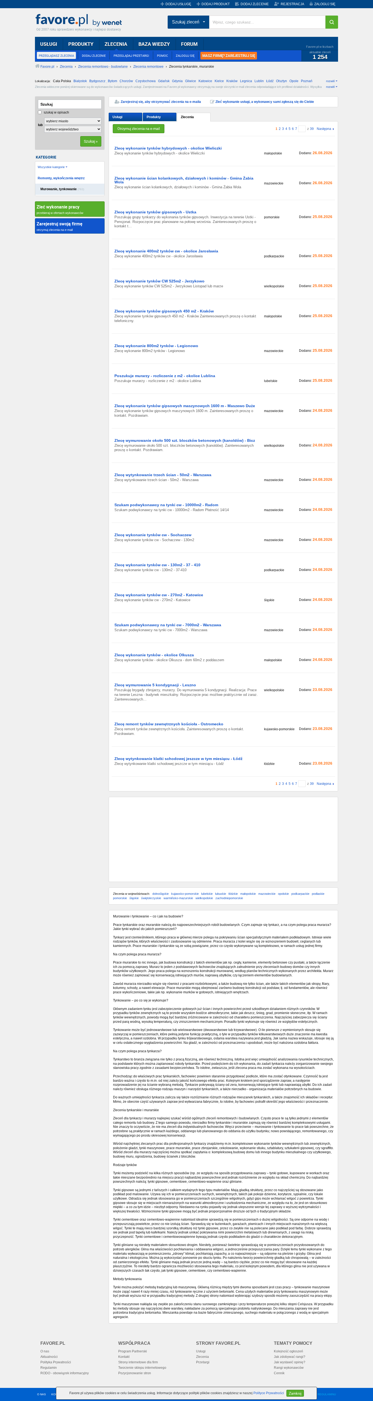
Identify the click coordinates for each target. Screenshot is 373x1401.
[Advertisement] (223, 839)
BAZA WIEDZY (154, 44)
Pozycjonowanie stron (134, 1373)
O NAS (41, 1394)
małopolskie (248, 893)
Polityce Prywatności (268, 1393)
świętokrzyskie (151, 898)
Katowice (205, 81)
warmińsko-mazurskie (178, 898)
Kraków (232, 81)
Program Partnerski (132, 1351)
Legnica (246, 81)
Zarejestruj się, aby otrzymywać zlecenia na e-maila (161, 102)
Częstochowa (145, 81)
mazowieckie (267, 893)
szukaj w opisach (56, 112)
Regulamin (48, 1368)
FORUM (189, 44)
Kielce (219, 81)
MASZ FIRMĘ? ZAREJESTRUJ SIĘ (228, 55)
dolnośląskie (160, 893)
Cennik (279, 1373)
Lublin (259, 81)
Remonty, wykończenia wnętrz (61, 178)
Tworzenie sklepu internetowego (142, 1368)
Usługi (117, 117)
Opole (293, 81)
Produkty (154, 117)
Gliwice (190, 81)
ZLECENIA (116, 44)
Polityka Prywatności (55, 1362)
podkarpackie (300, 893)
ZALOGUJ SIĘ (324, 4)
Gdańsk (164, 81)
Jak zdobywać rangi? (289, 1357)
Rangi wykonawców (289, 1368)
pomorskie (120, 898)
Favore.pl (80, 20)
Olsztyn (281, 81)
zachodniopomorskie (229, 898)
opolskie (283, 893)
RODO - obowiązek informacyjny (64, 1373)
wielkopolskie (204, 898)
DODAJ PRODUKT (216, 4)
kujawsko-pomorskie (185, 893)
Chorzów (126, 81)
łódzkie (233, 893)
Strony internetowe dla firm (138, 1362)
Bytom (112, 81)
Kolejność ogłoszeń (288, 1351)
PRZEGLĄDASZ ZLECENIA (56, 55)
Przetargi (202, 1362)
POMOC (162, 55)
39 (312, 129)
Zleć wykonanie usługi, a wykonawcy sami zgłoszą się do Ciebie (264, 102)
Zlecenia (187, 117)
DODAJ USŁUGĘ (178, 4)
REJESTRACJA (292, 4)
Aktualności (49, 1357)
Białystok (80, 81)
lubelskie (207, 893)
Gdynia (177, 81)
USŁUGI (48, 44)
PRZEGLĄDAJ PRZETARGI (131, 55)
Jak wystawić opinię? (289, 1362)
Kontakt (123, 1357)
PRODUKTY (80, 44)
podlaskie (318, 893)
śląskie (134, 898)
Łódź (270, 81)
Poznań (306, 81)
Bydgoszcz (97, 81)
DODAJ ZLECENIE (255, 4)
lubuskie (220, 893)
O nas (44, 1351)
